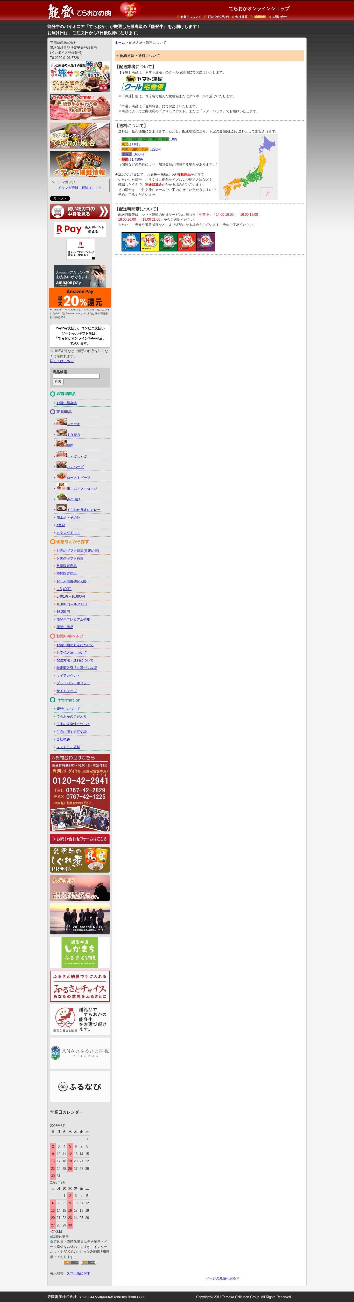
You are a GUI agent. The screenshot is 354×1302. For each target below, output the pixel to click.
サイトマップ (66, 691)
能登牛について (68, 709)
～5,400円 (64, 589)
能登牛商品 (64, 627)
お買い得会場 (66, 403)
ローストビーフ (78, 478)
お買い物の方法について (75, 645)
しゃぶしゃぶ (77, 456)
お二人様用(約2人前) (71, 581)
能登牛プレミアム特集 (73, 619)
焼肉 (70, 445)
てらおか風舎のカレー (84, 510)
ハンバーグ (75, 467)
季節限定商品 (66, 574)
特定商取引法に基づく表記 (76, 668)
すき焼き (73, 435)
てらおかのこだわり (71, 716)
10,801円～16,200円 (71, 604)
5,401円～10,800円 (70, 596)
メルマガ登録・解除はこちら (80, 188)
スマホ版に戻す (78, 1273)
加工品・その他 (68, 517)
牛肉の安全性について (73, 724)
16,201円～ (64, 612)
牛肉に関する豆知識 (71, 732)
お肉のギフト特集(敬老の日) (77, 551)
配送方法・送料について (75, 660)
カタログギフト (68, 533)
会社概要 (63, 739)
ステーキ (73, 424)
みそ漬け (73, 499)
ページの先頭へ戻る (221, 1278)
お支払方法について (71, 652)
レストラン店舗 (68, 747)
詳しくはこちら (62, 361)
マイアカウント (68, 676)
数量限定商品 (66, 566)
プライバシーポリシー (73, 683)
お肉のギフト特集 (69, 558)
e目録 (60, 525)
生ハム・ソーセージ (82, 488)
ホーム (120, 42)
